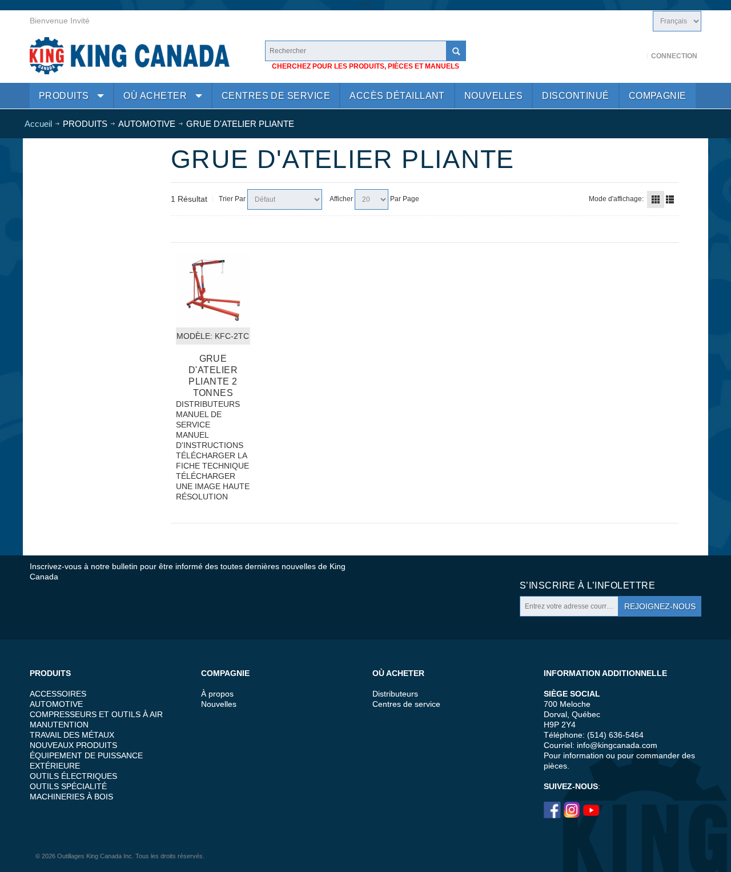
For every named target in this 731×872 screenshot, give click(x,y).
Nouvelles (218, 704)
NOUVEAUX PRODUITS (73, 745)
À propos (217, 693)
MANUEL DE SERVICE (199, 419)
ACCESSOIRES (58, 693)
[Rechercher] (455, 51)
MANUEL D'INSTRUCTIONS (209, 440)
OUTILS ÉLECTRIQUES (73, 776)
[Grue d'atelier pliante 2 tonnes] (213, 290)
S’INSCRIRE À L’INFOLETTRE (587, 585)
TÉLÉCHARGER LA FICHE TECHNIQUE (212, 460)
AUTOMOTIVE (56, 704)
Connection (674, 56)
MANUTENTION (59, 724)
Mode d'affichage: (616, 199)
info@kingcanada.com (617, 745)
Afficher (341, 199)
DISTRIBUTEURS (208, 404)
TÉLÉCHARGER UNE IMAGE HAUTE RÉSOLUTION (213, 486)
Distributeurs (395, 693)
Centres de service (406, 704)
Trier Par (232, 199)
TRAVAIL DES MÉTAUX (72, 734)
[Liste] (669, 199)
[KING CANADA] (130, 55)
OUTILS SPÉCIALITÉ (68, 786)
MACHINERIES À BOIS (71, 796)
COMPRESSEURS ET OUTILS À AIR (96, 714)
